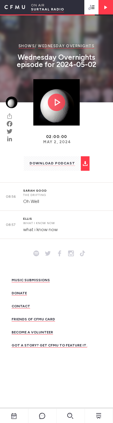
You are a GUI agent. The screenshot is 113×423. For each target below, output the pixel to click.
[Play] (106, 7)
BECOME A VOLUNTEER (32, 332)
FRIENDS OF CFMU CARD (33, 319)
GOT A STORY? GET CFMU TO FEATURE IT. (49, 345)
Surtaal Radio (47, 9)
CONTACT (21, 306)
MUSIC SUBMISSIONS (31, 280)
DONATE (19, 293)
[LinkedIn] (11, 139)
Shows (27, 46)
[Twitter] (11, 131)
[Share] (11, 116)
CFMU (12, 7)
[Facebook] (11, 124)
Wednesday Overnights (66, 46)
